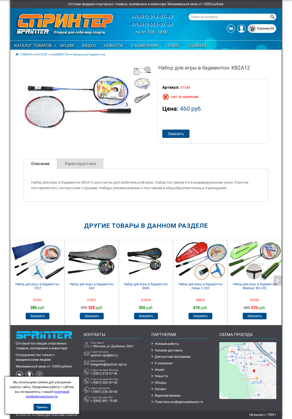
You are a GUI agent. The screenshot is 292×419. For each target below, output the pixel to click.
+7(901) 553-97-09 (151, 24)
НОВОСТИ (113, 45)
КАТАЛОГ (41, 54)
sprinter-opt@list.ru (104, 355)
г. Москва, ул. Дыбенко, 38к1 (112, 346)
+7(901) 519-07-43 (151, 16)
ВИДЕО (89, 45)
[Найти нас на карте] (247, 398)
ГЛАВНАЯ (197, 45)
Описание (40, 163)
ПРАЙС (173, 45)
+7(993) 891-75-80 (104, 401)
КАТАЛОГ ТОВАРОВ (33, 45)
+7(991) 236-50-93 (104, 392)
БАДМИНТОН (60, 54)
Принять (42, 407)
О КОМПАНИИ (144, 45)
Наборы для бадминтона (89, 54)
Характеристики (80, 163)
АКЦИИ (67, 45)
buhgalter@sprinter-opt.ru (109, 364)
